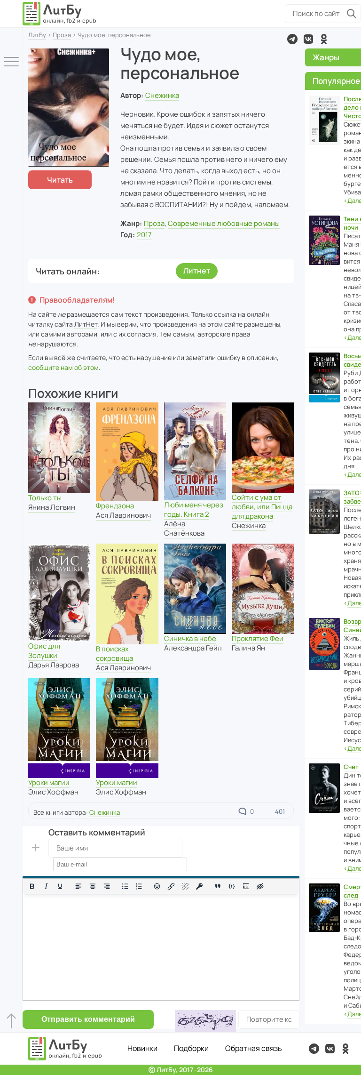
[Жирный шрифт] (32, 886)
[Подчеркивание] (60, 886)
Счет (351, 766)
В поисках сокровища (114, 653)
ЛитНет (85, 324)
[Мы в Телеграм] (292, 39)
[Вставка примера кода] (232, 886)
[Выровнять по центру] (93, 886)
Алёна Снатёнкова (184, 528)
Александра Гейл (193, 648)
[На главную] (60, 13)
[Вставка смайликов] (157, 886)
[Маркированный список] (125, 886)
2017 (144, 235)
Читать (60, 180)
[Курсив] (46, 886)
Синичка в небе (190, 638)
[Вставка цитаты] (218, 886)
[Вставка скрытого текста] (260, 886)
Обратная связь (253, 1048)
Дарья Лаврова (53, 665)
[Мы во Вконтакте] (308, 39)
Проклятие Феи (257, 638)
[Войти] (11, 38)
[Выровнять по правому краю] (107, 886)
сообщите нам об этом (63, 367)
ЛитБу (37, 35)
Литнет (196, 270)
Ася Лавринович (123, 515)
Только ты (45, 498)
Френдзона (115, 506)
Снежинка (162, 95)
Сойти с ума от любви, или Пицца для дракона (262, 506)
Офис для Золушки (44, 650)
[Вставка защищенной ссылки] (199, 886)
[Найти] (351, 13)
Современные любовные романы (224, 223)
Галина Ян (248, 648)
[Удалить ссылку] (185, 886)
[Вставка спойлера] (246, 886)
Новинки (142, 1048)
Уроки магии (49, 782)
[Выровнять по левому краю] (78, 886)
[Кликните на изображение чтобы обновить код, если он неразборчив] (205, 1021)
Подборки (191, 1048)
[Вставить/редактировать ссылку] (171, 886)
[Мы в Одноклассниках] (323, 39)
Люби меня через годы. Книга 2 (193, 509)
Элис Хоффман (53, 792)
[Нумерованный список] (139, 886)
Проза (62, 35)
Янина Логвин (51, 507)
